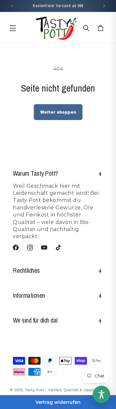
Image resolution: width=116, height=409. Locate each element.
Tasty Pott (34, 390)
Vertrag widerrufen (58, 402)
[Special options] (101, 394)
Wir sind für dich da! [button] (35, 320)
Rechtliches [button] (26, 270)
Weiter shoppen (58, 112)
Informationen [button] (29, 295)
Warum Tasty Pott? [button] (35, 173)
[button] (13, 28)
